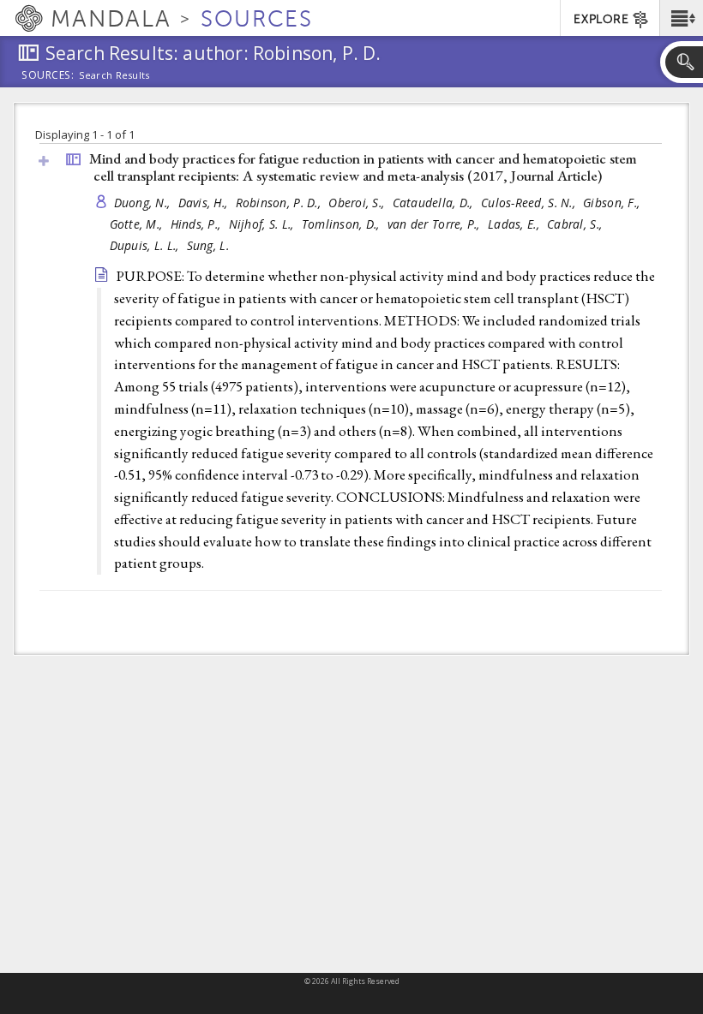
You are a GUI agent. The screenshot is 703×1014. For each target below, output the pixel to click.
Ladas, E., (515, 224)
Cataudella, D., (435, 202)
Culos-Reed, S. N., (530, 202)
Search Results (114, 75)
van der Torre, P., (436, 224)
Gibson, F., (613, 202)
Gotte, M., (138, 224)
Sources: (48, 76)
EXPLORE (601, 19)
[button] (681, 18)
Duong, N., (144, 202)
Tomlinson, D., (342, 224)
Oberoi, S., (358, 202)
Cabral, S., (576, 224)
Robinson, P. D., (280, 202)
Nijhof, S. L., (263, 224)
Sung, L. (208, 245)
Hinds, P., (198, 224)
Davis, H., (204, 202)
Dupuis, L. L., (146, 245)
